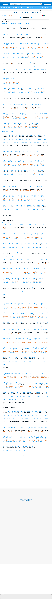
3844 (9, 160)
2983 (38, 43)
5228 (9, 186)
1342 (30, 160)
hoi (15, 97)
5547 (21, 34)
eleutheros (23, 428)
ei (27, 62)
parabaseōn (23, 304)
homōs (27, 225)
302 (46, 338)
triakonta (20, 269)
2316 (21, 87)
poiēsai (18, 152)
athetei (7, 234)
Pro (4, 374)
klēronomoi (31, 446)
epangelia (16, 357)
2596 (7, 34)
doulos (15, 428)
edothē (10, 339)
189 (13, 78)
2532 (21, 69)
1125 (37, 142)
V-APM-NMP (27, 57)
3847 (22, 303)
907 (13, 418)
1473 (21, 177)
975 (3, 151)
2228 (44, 43)
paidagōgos (41, 383)
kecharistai (41, 287)
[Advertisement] (26, 482)
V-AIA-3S (24, 31)
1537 (21, 43)
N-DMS (22, 92)
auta (22, 152)
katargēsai (7, 278)
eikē (24, 62)
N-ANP (28, 200)
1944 (6, 142)
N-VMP (12, 31)
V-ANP (19, 387)
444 (15, 224)
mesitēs (21, 322)
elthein (15, 374)
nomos (12, 170)
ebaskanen (25, 27)
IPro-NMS (18, 31)
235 (22, 347)
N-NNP (46, 118)
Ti (4, 304)
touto (44, 35)
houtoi (27, 97)
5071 (10, 268)
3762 (42, 151)
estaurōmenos (36, 35)
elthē (3, 313)
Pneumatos (38, 205)
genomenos (5, 187)
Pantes (5, 411)
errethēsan (37, 234)
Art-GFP (19, 308)
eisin (35, 97)
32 (41, 312)
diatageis (31, 313)
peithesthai (42, 27)
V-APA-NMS (38, 174)
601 (18, 382)
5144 (19, 268)
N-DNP (40, 247)
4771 (17, 43)
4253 (5, 373)
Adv (38, 31)
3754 (15, 104)
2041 (24, 43)
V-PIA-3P (35, 101)
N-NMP (31, 101)
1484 (32, 104)
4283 (3, 113)
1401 (14, 427)
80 (4, 224)
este (22, 53)
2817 (40, 277)
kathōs (5, 88)
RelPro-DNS (18, 317)
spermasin (40, 243)
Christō (17, 205)
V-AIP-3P (36, 238)
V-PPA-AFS (10, 387)
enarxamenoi (27, 53)
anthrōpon (16, 225)
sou (35, 252)
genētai (4, 205)
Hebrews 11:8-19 (19, 23)
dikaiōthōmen (29, 392)
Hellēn (4, 428)
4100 (12, 87)
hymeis (7, 437)
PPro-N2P (7, 441)
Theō (22, 88)
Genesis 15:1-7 (6, 23)
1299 (30, 312)
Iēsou (12, 205)
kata (10, 225)
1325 (9, 338)
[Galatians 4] (50, 268)
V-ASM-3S (4, 209)
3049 (28, 87)
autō (34, 88)
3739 (3, 34)
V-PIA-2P (22, 57)
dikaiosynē (15, 348)
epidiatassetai (16, 234)
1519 (38, 87)
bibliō (3, 152)
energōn (25, 70)
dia (3, 214)
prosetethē (35, 304)
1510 (3, 329)
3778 (44, 34)
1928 (14, 233)
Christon (12, 392)
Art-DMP (44, 361)
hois (3, 35)
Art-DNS (13, 247)
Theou (15, 411)
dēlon (19, 161)
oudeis (42, 152)
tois (36, 243)
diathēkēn (43, 225)
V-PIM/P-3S (4, 165)
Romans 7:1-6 (5, 222)
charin (29, 304)
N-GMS (28, 48)
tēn (24, 205)
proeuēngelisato (5, 114)
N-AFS (42, 92)
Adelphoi (5, 225)
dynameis (30, 70)
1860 (15, 277)
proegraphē (27, 35)
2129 (34, 195)
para (9, 161)
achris (42, 304)
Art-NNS (11, 317)
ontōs (35, 339)
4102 (17, 78)
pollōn (7, 252)
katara (16, 187)
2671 (37, 177)
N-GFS (4, 57)
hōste (5, 123)
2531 (4, 87)
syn (25, 123)
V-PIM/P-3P (19, 127)
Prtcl (30, 66)
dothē (39, 357)
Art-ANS (32, 48)
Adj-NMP (18, 57)
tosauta (13, 62)
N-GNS (13, 200)
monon (4, 44)
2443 (18, 195)
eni (11, 428)
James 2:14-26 (27, 23)
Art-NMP (16, 101)
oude (19, 428)
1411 (29, 69)
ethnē (46, 114)
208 (39, 268)
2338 (41, 427)
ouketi (4, 287)
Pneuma (35, 44)
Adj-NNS (19, 165)
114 (6, 233)
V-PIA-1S (7, 48)
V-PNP (41, 31)
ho (41, 62)
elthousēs (38, 392)
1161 (3, 104)
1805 (24, 177)
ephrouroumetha (34, 374)
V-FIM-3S (42, 165)
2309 (7, 43)
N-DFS (34, 31)
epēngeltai (22, 313)
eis (38, 88)
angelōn (42, 313)
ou (25, 243)
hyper (9, 187)
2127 (19, 122)
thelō (7, 44)
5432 (32, 373)
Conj (44, 48)
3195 (9, 382)
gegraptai (39, 135)
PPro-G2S (36, 256)
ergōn (24, 44)
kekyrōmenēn (37, 225)
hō (17, 313)
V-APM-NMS (4, 200)
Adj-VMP (8, 31)
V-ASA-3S (4, 317)
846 (34, 87)
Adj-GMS (25, 326)
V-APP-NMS (31, 317)
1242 (42, 224)
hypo (27, 135)
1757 (23, 113)
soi (35, 114)
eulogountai (20, 123)
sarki (41, 53)
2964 (35, 224)
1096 (3, 186)
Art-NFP (42, 238)
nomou (28, 44)
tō (18, 88)
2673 (6, 277)
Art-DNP (37, 247)
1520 (10, 436)
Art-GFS (47, 396)
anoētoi (8, 27)
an (46, 339)
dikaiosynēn (43, 88)
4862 (25, 122)
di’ (29, 287)
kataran (30, 135)
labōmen (43, 205)
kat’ (7, 35)
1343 (41, 87)
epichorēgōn (5, 70)
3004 (21, 224)
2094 (24, 268)
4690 (13, 312)
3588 (31, 43)
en (32, 114)
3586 (13, 195)
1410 (22, 338)
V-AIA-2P (39, 48)
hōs (46, 243)
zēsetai (42, 161)
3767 (8, 303)
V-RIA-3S (4, 396)
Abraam (9, 88)
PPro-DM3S (35, 92)
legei (29, 243)
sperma (14, 313)
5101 (5, 303)
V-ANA (10, 48)
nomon (29, 374)
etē (24, 269)
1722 (34, 69)
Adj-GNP (7, 256)
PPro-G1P (47, 387)
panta (39, 114)
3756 (22, 142)
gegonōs (28, 269)
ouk (15, 170)
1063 (27, 277)
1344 (25, 104)
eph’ (17, 252)
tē (30, 27)
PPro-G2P (17, 48)
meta (6, 269)
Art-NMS (42, 66)
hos (39, 252)
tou (7, 152)
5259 (40, 259)
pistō (32, 123)
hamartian (4, 357)
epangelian (29, 205)
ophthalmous (12, 35)
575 (13, 43)
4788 (25, 347)
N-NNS (14, 317)
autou (21, 243)
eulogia (35, 196)
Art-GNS (15, 156)
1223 (3, 212)
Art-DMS (19, 92)
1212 (19, 160)
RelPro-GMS (45, 308)
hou (44, 304)
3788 (10, 34)
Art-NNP (43, 118)
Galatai (12, 27)
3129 (10, 43)
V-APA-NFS (45, 101)
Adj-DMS (33, 127)
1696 (25, 142)
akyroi (40, 269)
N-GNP (24, 48)
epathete (19, 62)
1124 (10, 104)
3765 (9, 399)
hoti (12, 97)
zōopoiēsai (29, 339)
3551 (27, 43)
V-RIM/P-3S (39, 139)
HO (27, 161)
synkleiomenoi (43, 374)
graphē (35, 348)
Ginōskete (5, 97)
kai (33, 62)
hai (41, 234)
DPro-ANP (13, 66)
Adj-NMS (42, 156)
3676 (26, 224)
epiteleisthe (4, 62)
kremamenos (5, 196)
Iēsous (18, 35)
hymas (21, 27)
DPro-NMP (27, 101)
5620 (4, 122)
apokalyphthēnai (21, 383)
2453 (41, 418)
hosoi (46, 411)
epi (9, 196)
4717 (34, 34)
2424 (17, 34)
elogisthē (29, 88)
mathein (11, 44)
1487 (24, 277)
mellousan (10, 383)
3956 (39, 113)
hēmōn (13, 187)
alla (22, 348)
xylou (13, 196)
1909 (9, 195)
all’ (11, 252)
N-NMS (9, 92)
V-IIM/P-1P (33, 378)
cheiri (4, 322)
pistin (22, 374)
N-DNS (33, 57)
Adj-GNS (21, 256)
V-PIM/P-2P (4, 66)
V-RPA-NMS (28, 273)
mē (38, 27)
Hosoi (5, 135)
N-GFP (22, 308)
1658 (22, 427)
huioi (31, 97)
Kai (33, 243)
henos (21, 252)
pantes (45, 428)
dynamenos (23, 339)
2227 (27, 338)
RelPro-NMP (6, 139)
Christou (33, 357)
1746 (26, 418)
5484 (29, 303)
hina (18, 196)
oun (45, 62)
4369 (34, 303)
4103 (32, 122)
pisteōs (7, 53)
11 (35, 122)
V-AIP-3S (29, 92)
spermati (16, 243)
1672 (3, 427)
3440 (3, 43)
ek (18, 97)
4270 (26, 34)
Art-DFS (31, 31)
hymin (10, 70)
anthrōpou (30, 225)
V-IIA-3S (4, 352)
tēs (6, 214)
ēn (3, 348)
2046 (36, 233)
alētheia (34, 27)
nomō (38, 152)
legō (21, 225)
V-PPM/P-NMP (43, 378)
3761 (46, 418)
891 (41, 303)
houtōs (14, 53)
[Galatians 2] (1, 268)
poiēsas (38, 170)
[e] (4, 34)
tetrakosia (11, 269)
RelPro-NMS (40, 256)
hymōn (17, 44)
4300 (28, 259)
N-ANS (35, 48)
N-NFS (34, 200)
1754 (24, 69)
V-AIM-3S (4, 118)
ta (42, 114)
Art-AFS (25, 209)
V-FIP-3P (23, 118)
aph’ (14, 44)
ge (30, 62)
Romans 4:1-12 (13, 23)
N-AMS (29, 378)
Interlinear (5, 15)
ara (9, 97)
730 (34, 427)
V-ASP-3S (39, 361)
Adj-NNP (40, 118)
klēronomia (41, 278)
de (30, 152)
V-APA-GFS (38, 396)
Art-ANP (25, 200)
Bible (2, 15)
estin (18, 170)
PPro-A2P (21, 31)
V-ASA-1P (43, 209)
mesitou (8, 322)
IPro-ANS (5, 308)
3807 (40, 382)
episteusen (14, 88)
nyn (38, 53)
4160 (18, 151)
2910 (3, 195)
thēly (41, 428)
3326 (6, 268)
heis (47, 322)
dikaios (31, 161)
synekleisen (27, 348)
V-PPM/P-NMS (23, 343)
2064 (3, 312)
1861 (22, 312)
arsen (35, 428)
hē (36, 278)
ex (20, 44)
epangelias (13, 287)
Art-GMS (8, 156)
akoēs (4, 53)
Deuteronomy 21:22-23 (7, 131)
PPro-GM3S (22, 247)
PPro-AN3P (23, 156)
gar (9, 135)
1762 (37, 418)
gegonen (4, 392)
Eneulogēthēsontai (25, 114)
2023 (3, 69)
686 (45, 436)
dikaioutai (4, 161)
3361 (42, 329)
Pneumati (33, 53)
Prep (14, 48)
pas (37, 187)
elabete (39, 44)
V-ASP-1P (28, 396)
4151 (34, 43)
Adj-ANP (11, 273)
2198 (42, 160)
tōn (18, 304)
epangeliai (4, 243)
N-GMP (42, 317)
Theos (44, 322)
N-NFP (4, 247)
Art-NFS (32, 200)
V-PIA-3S (19, 174)
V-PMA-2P (5, 101)
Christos (22, 35)
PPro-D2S (36, 118)
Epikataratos (32, 187)
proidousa (45, 97)
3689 (35, 338)
